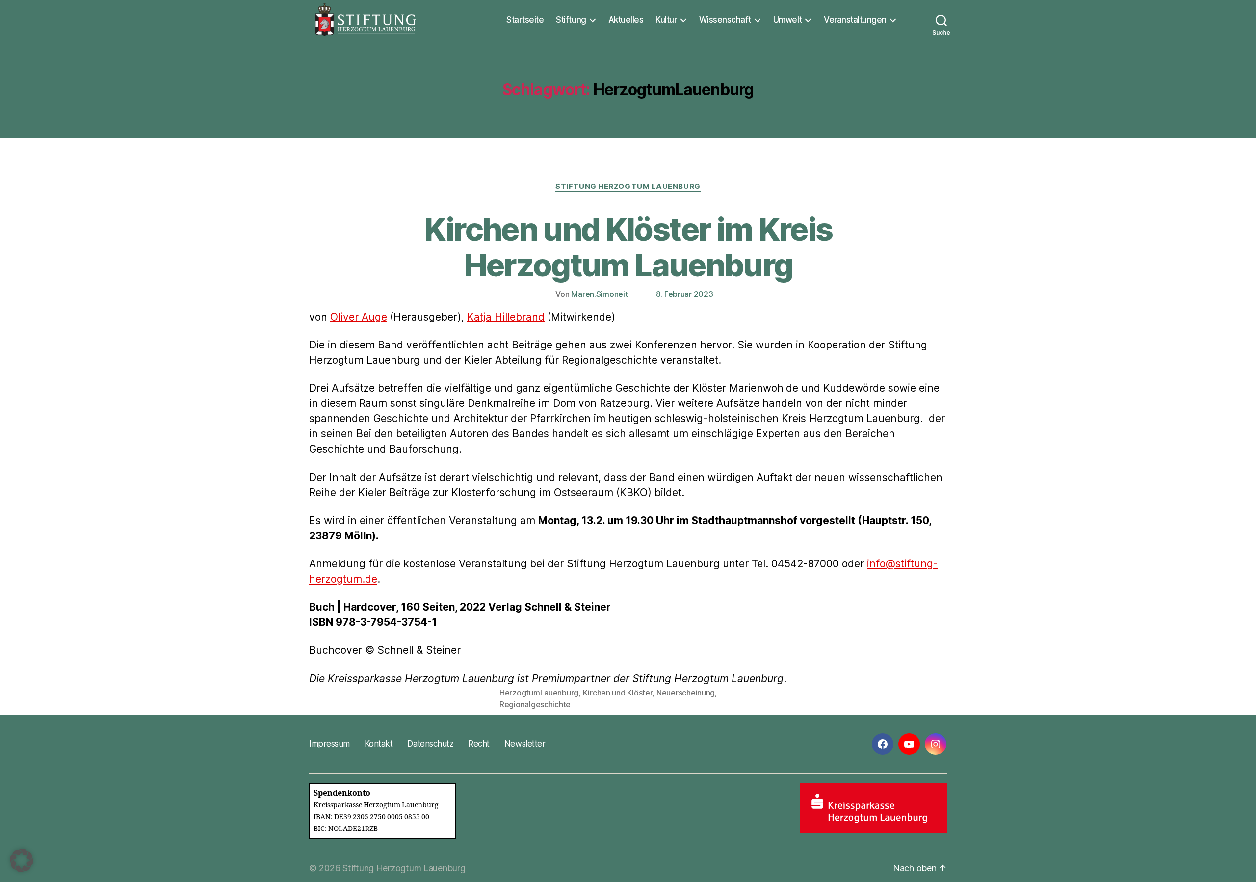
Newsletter (524, 743)
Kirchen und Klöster (618, 692)
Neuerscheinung (685, 692)
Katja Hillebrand (506, 317)
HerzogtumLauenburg (538, 692)
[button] (21, 860)
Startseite (525, 20)
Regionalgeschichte (535, 704)
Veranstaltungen (855, 20)
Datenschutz (430, 743)
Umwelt (787, 20)
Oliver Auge (358, 317)
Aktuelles (626, 20)
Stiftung (571, 20)
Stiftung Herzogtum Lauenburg (627, 186)
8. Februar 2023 (684, 294)
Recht (479, 743)
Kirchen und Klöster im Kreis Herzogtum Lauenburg (628, 247)
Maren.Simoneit (599, 294)
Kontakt (379, 743)
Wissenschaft (725, 20)
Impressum (329, 743)
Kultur (666, 20)
